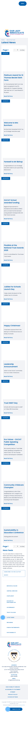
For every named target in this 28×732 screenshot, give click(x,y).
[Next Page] (17, 50)
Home (3, 40)
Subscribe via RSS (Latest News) (12, 573)
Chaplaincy (10, 596)
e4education (21, 705)
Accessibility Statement (12, 689)
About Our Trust (11, 40)
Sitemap (12, 692)
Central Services (12, 591)
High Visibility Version (13, 687)
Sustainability (11, 632)
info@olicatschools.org (14, 680)
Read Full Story (8, 96)
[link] (14, 50)
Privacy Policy (12, 694)
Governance (11, 607)
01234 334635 (14, 676)
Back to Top (16, 709)
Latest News (10, 617)
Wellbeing (10, 622)
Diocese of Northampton (11, 601)
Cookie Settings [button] (13, 697)
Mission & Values (12, 586)
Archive (22, 50)
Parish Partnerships (13, 627)
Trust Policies (11, 612)
